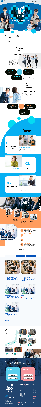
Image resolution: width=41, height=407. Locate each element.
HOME (12, 1)
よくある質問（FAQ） (32, 402)
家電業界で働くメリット (22, 395)
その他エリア (29, 393)
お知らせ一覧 (9, 41)
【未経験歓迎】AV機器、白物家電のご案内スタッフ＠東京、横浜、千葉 (12, 297)
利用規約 (22, 404)
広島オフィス (34, 393)
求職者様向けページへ (28, 375)
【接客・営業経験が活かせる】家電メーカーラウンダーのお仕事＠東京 (28, 298)
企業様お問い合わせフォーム (12, 378)
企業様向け (34, 396)
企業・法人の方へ (27, 402)
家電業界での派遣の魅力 (22, 394)
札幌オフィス (34, 391)
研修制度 (33, 1)
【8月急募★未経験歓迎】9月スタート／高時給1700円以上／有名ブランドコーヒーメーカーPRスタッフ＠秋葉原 (28, 279)
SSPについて (18, 1)
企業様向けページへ (12, 375)
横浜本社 (34, 389)
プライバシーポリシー (19, 404)
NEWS (15, 1)
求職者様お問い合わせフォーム (28, 378)
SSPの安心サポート (22, 397)
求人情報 (36, 1)
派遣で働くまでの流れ (22, 393)
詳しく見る (28, 77)
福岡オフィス (34, 394)
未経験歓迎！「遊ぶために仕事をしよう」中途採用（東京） (12, 315)
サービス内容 (28, 1)
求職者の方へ (22, 402)
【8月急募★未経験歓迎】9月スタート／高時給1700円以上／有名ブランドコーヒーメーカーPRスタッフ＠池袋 (12, 279)
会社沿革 (21, 390)
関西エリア (29, 392)
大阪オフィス (34, 392)
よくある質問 (21, 396)
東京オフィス (34, 390)
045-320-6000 (7, 402)
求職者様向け (34, 398)
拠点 (39, 1)
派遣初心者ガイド (24, 1)
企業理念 (21, 389)
